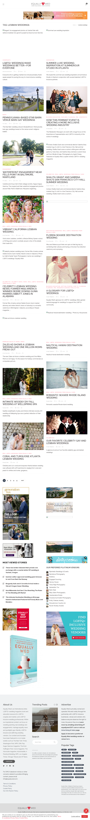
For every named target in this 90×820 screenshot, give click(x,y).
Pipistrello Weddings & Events (59, 571)
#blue (64, 749)
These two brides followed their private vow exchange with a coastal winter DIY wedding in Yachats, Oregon (22, 570)
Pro (77, 117)
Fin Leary (5, 123)
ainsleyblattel (49, 128)
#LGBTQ (78, 758)
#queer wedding (67, 774)
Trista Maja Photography (57, 585)
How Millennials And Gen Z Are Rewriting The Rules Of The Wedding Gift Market (24, 592)
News (4, 114)
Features (64, 117)
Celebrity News (17, 281)
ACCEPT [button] (85, 816)
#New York (79, 767)
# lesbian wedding (78, 755)
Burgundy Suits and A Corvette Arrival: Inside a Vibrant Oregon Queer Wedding (22, 585)
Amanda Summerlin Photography (60, 598)
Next (22, 480)
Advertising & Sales (68, 730)
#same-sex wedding (68, 777)
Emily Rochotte (6, 235)
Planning (71, 117)
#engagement (66, 752)
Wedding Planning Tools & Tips (68, 287)
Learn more (9, 761)
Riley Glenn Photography (57, 592)
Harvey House (53, 582)
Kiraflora (52, 577)
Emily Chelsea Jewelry (56, 600)
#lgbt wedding (79, 764)
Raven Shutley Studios (56, 606)
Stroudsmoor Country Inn (57, 603)
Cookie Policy (7, 788)
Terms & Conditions (9, 784)
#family (75, 752)
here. (68, 739)
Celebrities (50, 174)
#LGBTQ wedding (67, 764)
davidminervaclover (7, 71)
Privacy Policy (7, 786)
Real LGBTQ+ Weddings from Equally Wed (69, 174)
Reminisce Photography (57, 574)
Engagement (7, 169)
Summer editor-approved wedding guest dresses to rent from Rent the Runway (24, 578)
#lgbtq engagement (68, 761)
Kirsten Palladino (50, 71)
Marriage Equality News (11, 341)
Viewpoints (7, 60)
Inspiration (50, 60)
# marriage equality (68, 767)
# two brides (79, 777)
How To (75, 286)
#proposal (79, 771)
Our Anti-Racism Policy (10, 791)
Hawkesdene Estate (55, 595)
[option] (45, 720)
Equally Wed (5, 299)
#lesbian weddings (67, 758)
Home (74, 25)
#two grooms (66, 780)
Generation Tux (54, 587)
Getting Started (67, 286)
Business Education (53, 117)
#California (72, 749)
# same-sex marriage (80, 774)
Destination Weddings (54, 230)
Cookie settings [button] (75, 816)
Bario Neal (52, 590)
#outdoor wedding (68, 771)
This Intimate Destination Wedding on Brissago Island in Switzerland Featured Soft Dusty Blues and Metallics (24, 599)
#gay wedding (66, 755)
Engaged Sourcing (55, 579)
